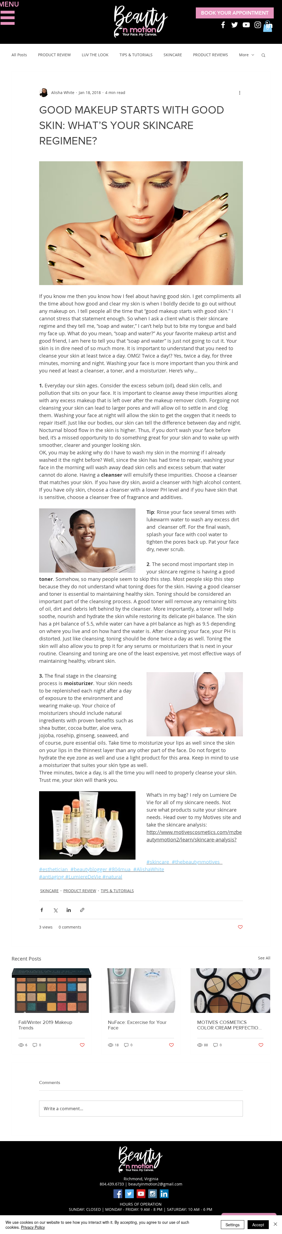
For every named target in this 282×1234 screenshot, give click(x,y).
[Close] (275, 1225)
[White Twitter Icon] (234, 24)
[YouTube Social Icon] (141, 1193)
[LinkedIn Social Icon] (164, 1193)
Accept (258, 1224)
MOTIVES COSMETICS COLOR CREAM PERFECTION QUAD (229, 1025)
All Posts (19, 54)
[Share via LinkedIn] (68, 910)
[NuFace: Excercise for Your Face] (141, 990)
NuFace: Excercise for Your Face (137, 1025)
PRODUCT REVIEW (54, 54)
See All (264, 958)
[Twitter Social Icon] (129, 1193)
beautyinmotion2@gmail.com (155, 1184)
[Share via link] (82, 910)
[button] (8, 18)
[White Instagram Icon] (257, 24)
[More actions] (239, 92)
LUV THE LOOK (95, 54)
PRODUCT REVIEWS (210, 54)
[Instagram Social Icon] (152, 1193)
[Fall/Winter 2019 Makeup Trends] (51, 990)
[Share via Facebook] (41, 910)
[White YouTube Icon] (246, 24)
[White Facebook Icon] (223, 24)
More (244, 54)
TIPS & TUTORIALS (136, 54)
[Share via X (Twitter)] (55, 910)
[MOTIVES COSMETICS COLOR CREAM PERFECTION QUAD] (230, 990)
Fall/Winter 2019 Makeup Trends (45, 1025)
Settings (233, 1224)
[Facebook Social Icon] (117, 1193)
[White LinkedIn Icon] (269, 24)
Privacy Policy (33, 1227)
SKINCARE (173, 54)
